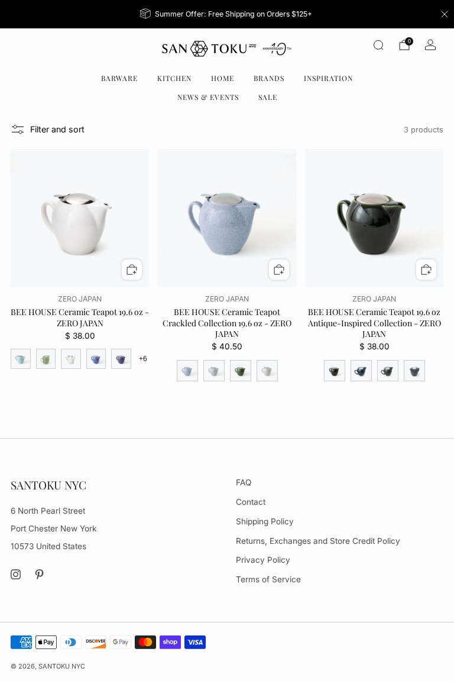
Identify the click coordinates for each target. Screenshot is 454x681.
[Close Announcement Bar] (444, 14)
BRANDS (269, 78)
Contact (250, 502)
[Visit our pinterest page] (40, 575)
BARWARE (119, 78)
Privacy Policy (263, 560)
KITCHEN (174, 78)
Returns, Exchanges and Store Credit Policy (318, 541)
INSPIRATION (328, 78)
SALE (267, 97)
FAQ (243, 482)
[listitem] (227, 14)
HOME (222, 78)
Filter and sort (57, 129)
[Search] (378, 45)
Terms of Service (268, 579)
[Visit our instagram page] (16, 575)
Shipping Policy (265, 521)
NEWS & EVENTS (208, 97)
